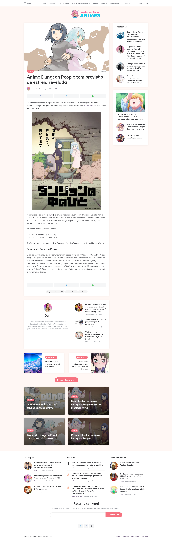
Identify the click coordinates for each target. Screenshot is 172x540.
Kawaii (95, 3)
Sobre (103, 3)
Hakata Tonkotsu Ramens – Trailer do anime (132, 464)
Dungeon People (71, 292)
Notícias (52, 3)
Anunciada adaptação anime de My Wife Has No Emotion (80, 365)
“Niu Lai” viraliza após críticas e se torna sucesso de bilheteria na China (87, 464)
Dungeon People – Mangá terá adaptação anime (42, 406)
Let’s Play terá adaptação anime (134, 136)
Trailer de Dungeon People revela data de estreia (42, 436)
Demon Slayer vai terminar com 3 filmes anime (48, 488)
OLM (50, 215)
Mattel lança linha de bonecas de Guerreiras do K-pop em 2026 (48, 476)
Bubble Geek (114, 3)
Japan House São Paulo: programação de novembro (95, 321)
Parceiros (127, 3)
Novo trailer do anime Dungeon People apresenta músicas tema (87, 405)
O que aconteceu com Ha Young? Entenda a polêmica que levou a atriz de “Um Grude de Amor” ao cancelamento (136, 52)
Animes (30, 71)
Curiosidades (64, 3)
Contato (145, 536)
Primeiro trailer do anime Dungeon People (86, 436)
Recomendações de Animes (81, 3)
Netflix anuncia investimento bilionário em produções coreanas (132, 476)
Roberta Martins (77, 468)
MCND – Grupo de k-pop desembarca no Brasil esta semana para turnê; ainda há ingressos (95, 308)
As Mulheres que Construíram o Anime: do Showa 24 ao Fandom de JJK (136, 79)
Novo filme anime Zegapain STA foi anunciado (52, 364)
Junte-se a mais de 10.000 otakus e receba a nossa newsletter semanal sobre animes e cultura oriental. (86, 508)
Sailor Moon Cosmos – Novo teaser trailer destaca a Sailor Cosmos (133, 489)
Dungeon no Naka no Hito (55, 292)
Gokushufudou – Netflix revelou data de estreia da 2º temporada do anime (47, 465)
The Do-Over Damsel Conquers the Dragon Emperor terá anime (136, 126)
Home (44, 3)
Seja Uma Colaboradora (131, 536)
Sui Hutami (88, 105)
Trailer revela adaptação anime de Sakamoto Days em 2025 (94, 335)
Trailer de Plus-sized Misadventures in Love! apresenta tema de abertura (130, 116)
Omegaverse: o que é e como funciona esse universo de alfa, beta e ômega (136, 67)
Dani (35, 89)
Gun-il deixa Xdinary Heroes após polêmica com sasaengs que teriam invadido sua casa (136, 36)
